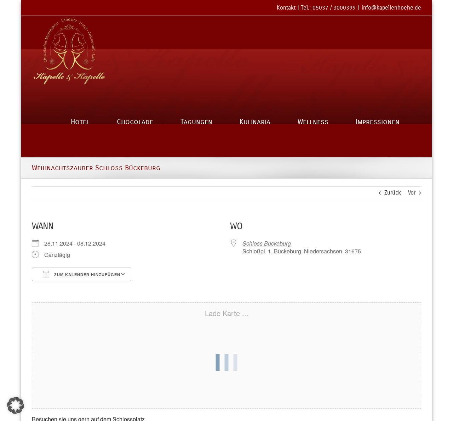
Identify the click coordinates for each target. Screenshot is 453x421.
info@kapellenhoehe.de (391, 7)
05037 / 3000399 (334, 7)
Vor (411, 192)
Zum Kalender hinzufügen (86, 275)
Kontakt (286, 7)
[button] (15, 405)
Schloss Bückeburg (266, 243)
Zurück (392, 192)
